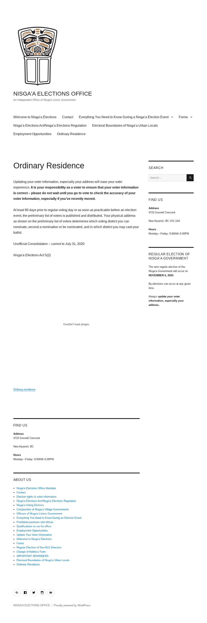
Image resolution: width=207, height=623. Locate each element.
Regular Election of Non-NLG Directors (39, 547)
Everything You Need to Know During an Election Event (49, 517)
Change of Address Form (31, 551)
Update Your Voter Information (34, 534)
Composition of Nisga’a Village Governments (43, 509)
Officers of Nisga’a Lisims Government (39, 513)
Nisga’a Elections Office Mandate (36, 488)
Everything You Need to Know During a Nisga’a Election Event (124, 117)
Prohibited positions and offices (35, 522)
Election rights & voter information (36, 496)
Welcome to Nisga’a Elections (34, 117)
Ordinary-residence (24, 389)
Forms (183, 117)
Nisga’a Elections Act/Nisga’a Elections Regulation (50, 125)
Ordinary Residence (71, 134)
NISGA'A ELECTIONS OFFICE (52, 94)
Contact (67, 117)
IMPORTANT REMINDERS (33, 555)
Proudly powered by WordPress (72, 605)
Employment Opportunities (32, 134)
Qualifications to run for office (34, 526)
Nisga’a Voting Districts (30, 505)
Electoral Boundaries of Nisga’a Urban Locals (125, 125)
